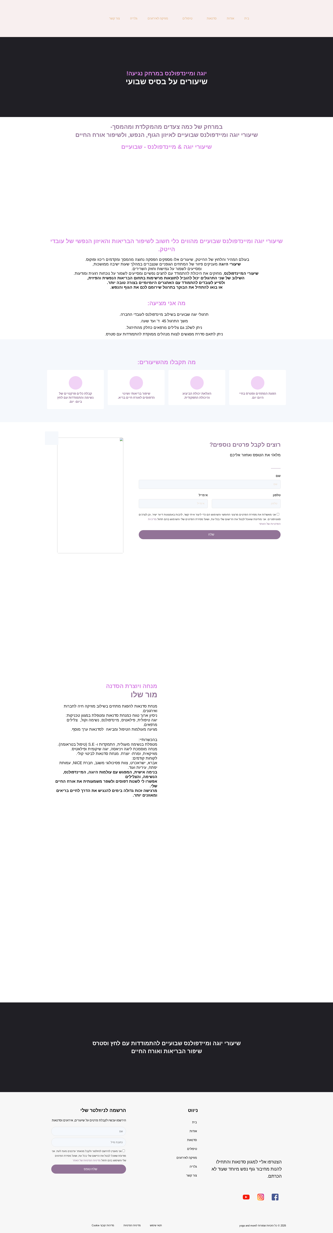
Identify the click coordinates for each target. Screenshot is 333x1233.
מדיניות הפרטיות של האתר (87, 1160)
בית (246, 18)
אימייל (203, 495)
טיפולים (187, 18)
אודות (230, 18)
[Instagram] (57, 18)
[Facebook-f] (64, 18)
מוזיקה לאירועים (158, 18)
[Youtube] (50, 18)
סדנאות (212, 18)
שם (278, 476)
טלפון (277, 495)
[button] (284, 621)
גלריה (133, 18)
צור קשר (114, 18)
